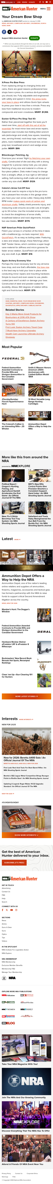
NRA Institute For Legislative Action (15, 950)
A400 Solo (23, 763)
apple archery (22, 305)
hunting (9, 303)
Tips (3, 937)
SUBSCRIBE (14, 862)
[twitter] (9, 30)
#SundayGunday (10, 802)
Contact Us (6, 891)
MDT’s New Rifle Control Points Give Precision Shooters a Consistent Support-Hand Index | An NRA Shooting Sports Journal (39, 490)
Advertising (6, 888)
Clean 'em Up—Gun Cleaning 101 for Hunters (17, 675)
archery (16, 303)
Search (4, 902)
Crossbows (35, 23)
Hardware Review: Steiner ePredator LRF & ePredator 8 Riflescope (15, 644)
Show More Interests (33, 835)
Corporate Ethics (32, 1173)
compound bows (27, 303)
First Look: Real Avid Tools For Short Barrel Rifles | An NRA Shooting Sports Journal (25, 769)
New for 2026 (12, 603)
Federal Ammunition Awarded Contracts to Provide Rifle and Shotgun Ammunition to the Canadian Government (16, 629)
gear (7, 301)
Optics (4, 934)
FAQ (3, 895)
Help (3, 898)
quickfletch (10, 305)
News (4, 23)
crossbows (39, 303)
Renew (24, 2)
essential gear (16, 301)
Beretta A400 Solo (11, 763)
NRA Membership (8, 962)
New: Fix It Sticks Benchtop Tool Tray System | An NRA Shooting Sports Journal (13, 520)
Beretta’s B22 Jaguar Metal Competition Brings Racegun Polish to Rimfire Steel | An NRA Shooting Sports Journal (26, 777)
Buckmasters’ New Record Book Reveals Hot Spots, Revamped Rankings (17, 660)
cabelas (31, 305)
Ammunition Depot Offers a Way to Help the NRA (23, 577)
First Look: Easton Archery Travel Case (24, 327)
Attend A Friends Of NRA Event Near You (22, 1164)
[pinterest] (15, 30)
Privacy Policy (6, 1173)
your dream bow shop (32, 301)
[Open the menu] (48, 8)
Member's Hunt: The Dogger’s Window (16, 610)
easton (38, 305)
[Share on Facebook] (4, 30)
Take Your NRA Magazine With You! (20, 1064)
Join (18, 2)
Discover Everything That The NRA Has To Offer (26, 1130)
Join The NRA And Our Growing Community (24, 1097)
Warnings (5, 1177)
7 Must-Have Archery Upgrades (21, 330)
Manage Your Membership (12, 972)
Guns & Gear (7, 927)
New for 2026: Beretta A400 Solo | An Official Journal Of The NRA (25, 759)
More (16, 539)
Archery (10, 23)
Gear (8, 25)
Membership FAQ (8, 969)
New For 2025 (9, 724)
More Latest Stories (33, 696)
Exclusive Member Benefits (12, 965)
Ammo (4, 924)
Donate (32, 2)
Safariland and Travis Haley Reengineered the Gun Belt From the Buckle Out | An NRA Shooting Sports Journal (39, 521)
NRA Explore (7, 953)
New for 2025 (7, 794)
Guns (4, 930)
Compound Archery (22, 23)
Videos (4, 941)
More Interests (25, 719)
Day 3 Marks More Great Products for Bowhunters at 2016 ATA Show (24, 315)
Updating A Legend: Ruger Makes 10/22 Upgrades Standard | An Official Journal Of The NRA (23, 785)
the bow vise (43, 267)
